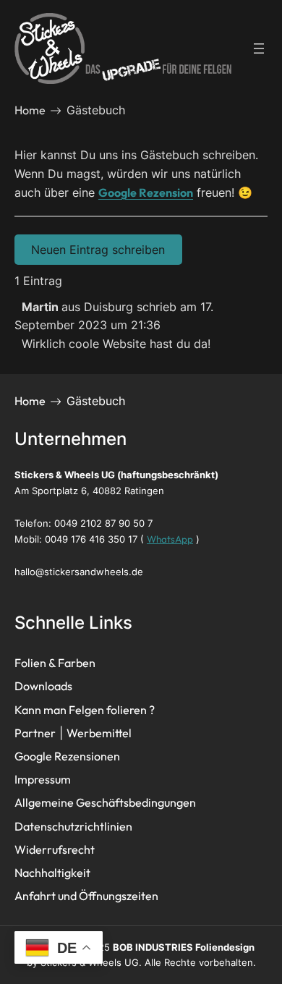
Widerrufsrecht (54, 849)
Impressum (42, 779)
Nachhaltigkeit (52, 872)
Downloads (43, 686)
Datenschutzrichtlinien (73, 826)
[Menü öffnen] (259, 48)
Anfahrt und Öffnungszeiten (86, 895)
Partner (35, 733)
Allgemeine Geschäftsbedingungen (105, 802)
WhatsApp (170, 539)
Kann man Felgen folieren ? (84, 710)
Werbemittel (99, 733)
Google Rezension (145, 192)
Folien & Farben (54, 663)
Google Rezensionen (67, 756)
